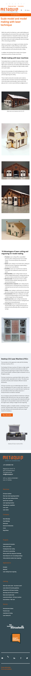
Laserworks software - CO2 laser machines (12, 597)
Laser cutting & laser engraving (9, 571)
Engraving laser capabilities (9, 505)
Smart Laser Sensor (7, 546)
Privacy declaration (6, 667)
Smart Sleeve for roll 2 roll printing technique (12, 555)
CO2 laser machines (7, 493)
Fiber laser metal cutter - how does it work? (12, 585)
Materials (5, 569)
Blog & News (6, 530)
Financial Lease (6, 611)
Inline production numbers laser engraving (12, 558)
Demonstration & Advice (8, 608)
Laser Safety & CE (7, 615)
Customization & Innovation (9, 544)
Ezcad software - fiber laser (9, 599)
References (5, 523)
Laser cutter (5, 507)
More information (7, 415)
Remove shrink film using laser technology (12, 553)
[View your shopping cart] (21, 10)
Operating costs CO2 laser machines (10, 592)
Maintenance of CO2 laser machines (10, 590)
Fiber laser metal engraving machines (11, 496)
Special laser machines (8, 500)
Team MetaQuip (6, 521)
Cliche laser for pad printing (9, 551)
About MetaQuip (6, 519)
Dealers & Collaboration (8, 525)
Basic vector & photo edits (8, 595)
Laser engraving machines (8, 503)
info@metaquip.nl (8, 474)
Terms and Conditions (6, 669)
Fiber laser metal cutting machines (10, 498)
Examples (5, 567)
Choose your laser (12, 6)
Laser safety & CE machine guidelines (11, 588)
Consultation (21, 6)
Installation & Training (7, 613)
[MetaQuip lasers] (10, 10)
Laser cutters (6, 510)
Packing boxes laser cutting (9, 549)
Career (4, 528)
